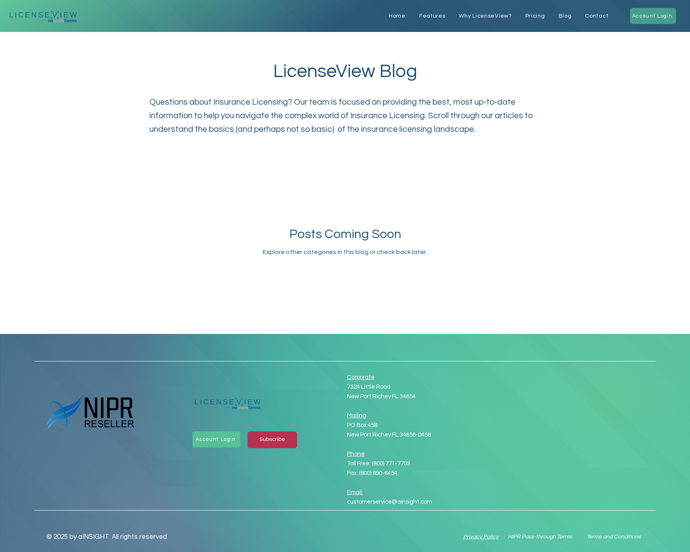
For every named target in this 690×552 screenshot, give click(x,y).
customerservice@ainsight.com (389, 502)
